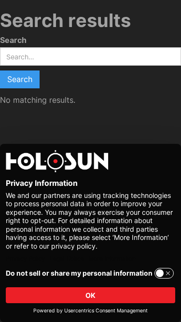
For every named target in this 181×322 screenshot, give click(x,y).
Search (13, 40)
